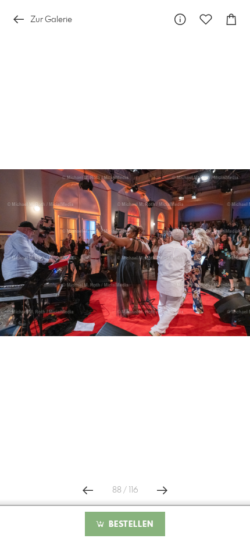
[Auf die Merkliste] (206, 19)
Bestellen (129, 524)
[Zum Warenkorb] (231, 19)
